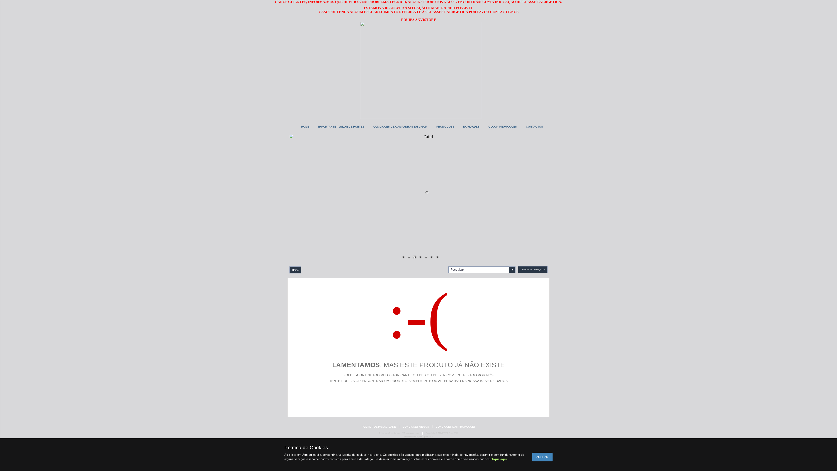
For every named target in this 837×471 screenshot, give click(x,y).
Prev (296, 190)
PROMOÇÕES (445, 126)
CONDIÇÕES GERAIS (416, 426)
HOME (305, 126)
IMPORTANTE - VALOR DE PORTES (341, 126)
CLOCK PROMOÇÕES (502, 126)
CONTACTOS (534, 126)
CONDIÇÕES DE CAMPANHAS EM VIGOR (400, 126)
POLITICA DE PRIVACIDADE (379, 426)
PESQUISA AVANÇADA (533, 269)
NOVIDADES (471, 126)
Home (295, 270)
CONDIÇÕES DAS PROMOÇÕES (456, 426)
